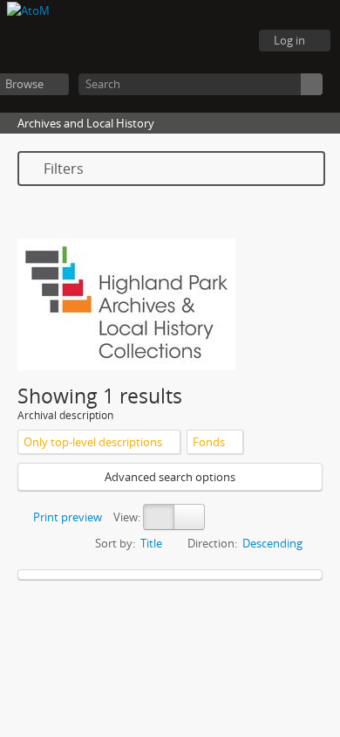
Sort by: (115, 543)
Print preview (66, 517)
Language (183, 41)
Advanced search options (170, 477)
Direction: (212, 543)
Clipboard (139, 41)
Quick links (226, 41)
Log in (289, 40)
